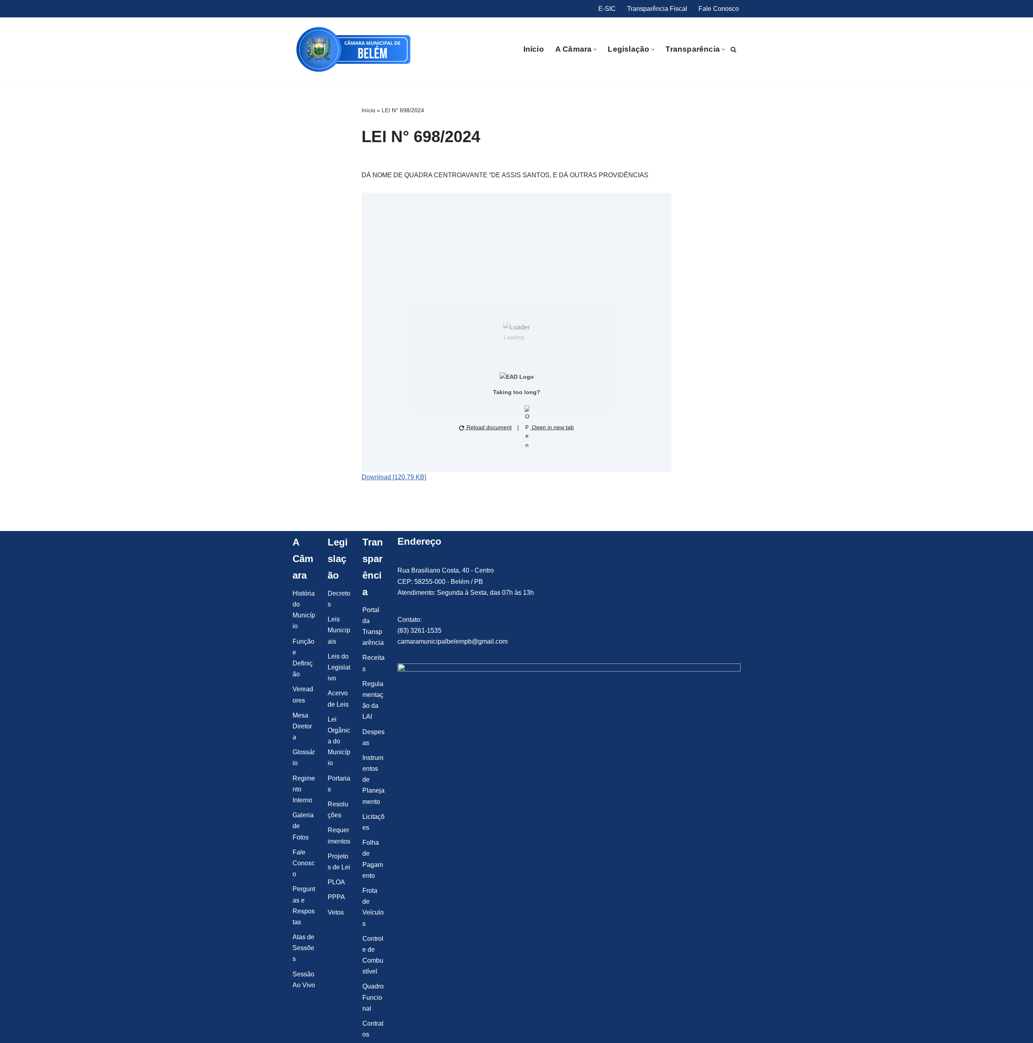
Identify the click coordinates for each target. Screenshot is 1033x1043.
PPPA (336, 897)
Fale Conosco (718, 8)
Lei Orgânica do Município (339, 741)
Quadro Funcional (373, 997)
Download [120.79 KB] (394, 477)
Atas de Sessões (303, 948)
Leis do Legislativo (339, 667)
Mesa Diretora (302, 726)
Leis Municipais (339, 630)
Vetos (336, 912)
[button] (595, 49)
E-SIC (607, 8)
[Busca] (733, 49)
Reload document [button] (488, 427)
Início (533, 49)
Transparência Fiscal (657, 8)
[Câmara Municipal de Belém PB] (353, 50)
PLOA (336, 882)
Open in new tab (552, 427)
